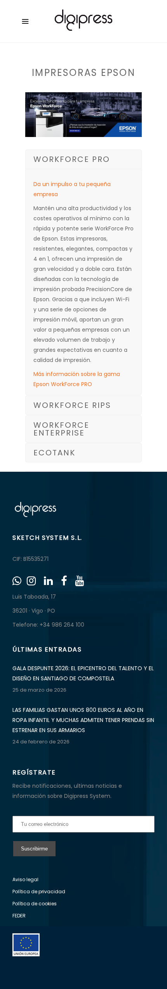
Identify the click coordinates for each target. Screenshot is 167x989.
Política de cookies (34, 903)
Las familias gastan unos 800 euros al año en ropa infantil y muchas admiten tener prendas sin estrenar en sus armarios (83, 720)
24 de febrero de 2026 (41, 741)
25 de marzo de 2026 (39, 690)
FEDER (19, 915)
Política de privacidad (38, 891)
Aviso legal (25, 879)
